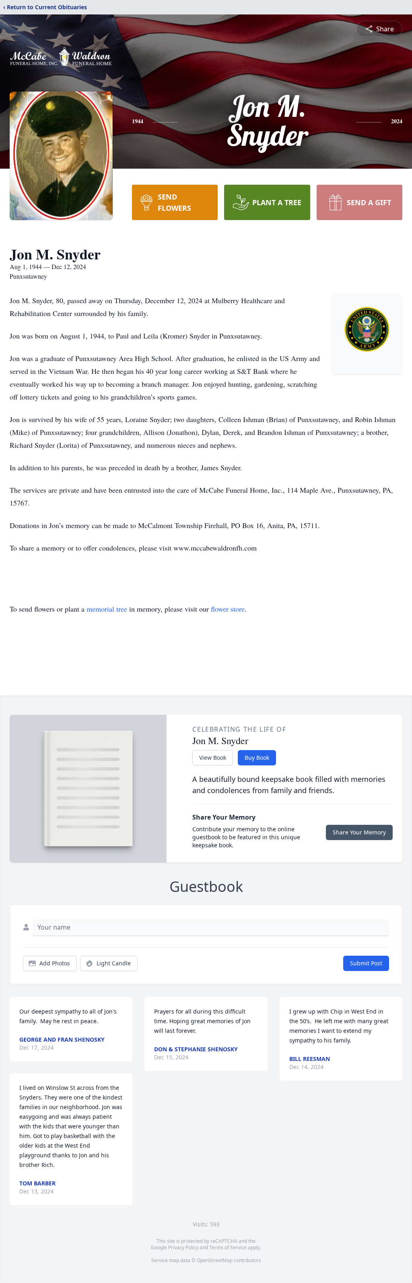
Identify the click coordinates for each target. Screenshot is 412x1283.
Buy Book (257, 757)
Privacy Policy (183, 1247)
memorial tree (107, 609)
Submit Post (366, 963)
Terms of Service (228, 1247)
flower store (228, 609)
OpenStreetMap (215, 1260)
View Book (212, 757)
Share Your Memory (359, 832)
